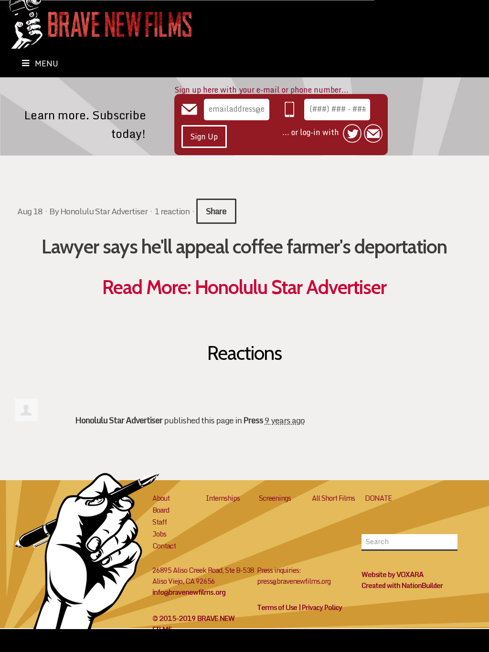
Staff (159, 521)
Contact (164, 545)
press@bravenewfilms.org (293, 581)
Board (160, 510)
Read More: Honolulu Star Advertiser (244, 287)
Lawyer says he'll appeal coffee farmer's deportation (244, 246)
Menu (46, 63)
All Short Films (333, 498)
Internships (223, 498)
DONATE (378, 498)
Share (216, 211)
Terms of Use (277, 607)
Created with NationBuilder (402, 585)
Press (253, 420)
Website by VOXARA (392, 574)
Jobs (159, 533)
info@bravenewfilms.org (188, 592)
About (161, 498)
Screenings (275, 498)
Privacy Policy (322, 607)
